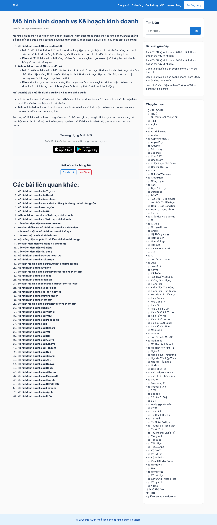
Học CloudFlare (155, 177)
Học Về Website (155, 457)
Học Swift (151, 407)
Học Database (154, 191)
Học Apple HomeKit (157, 138)
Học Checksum (154, 159)
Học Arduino (153, 145)
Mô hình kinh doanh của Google (36, 380)
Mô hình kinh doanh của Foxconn (37, 388)
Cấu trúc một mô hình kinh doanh (37, 235)
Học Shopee (153, 393)
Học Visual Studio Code (159, 461)
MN (15, 5)
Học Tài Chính (153, 411)
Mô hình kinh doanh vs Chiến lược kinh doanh (44, 219)
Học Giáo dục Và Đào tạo (160, 216)
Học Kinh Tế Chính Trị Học (160, 312)
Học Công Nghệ (155, 181)
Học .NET (151, 120)
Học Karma (152, 269)
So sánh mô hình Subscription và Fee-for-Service (48, 283)
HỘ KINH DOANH (155, 110)
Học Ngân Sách (154, 351)
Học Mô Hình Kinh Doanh (37, 28)
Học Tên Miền (153, 418)
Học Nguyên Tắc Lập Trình (161, 358)
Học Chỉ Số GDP (160, 308)
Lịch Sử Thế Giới (155, 489)
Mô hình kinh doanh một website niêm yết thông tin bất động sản (57, 203)
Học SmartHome (160, 259)
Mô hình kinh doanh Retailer (34, 307)
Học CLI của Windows (158, 174)
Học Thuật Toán (155, 429)
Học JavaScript (154, 266)
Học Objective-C (156, 368)
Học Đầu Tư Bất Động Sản (161, 205)
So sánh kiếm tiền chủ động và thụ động (42, 243)
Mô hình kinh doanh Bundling (35, 275)
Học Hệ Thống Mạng (157, 234)
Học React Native (156, 386)
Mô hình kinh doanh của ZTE (34, 359)
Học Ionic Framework (158, 248)
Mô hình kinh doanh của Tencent (37, 347)
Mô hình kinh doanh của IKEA (35, 396)
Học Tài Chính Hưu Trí (158, 415)
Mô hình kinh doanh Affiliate (34, 267)
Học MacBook (154, 329)
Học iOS (150, 252)
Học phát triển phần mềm (160, 376)
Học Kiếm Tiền (154, 283)
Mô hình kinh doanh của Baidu (35, 367)
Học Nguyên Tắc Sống (158, 361)
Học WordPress (154, 471)
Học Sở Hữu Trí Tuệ (156, 397)
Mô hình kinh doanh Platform (35, 299)
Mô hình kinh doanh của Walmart (37, 199)
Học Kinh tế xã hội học (158, 319)
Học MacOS (152, 333)
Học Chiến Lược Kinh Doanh (161, 163)
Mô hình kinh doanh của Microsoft (38, 376)
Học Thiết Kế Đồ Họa (158, 422)
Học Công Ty (158, 301)
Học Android (153, 135)
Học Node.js (153, 365)
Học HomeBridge (155, 241)
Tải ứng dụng (194, 5)
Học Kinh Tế (153, 305)
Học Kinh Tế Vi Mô (156, 315)
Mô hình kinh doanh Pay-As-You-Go (39, 255)
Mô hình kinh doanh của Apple (35, 392)
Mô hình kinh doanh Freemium (35, 279)
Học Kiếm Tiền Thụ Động (160, 287)
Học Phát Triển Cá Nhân (159, 372)
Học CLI (150, 170)
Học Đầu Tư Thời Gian (163, 198)
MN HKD (150, 492)
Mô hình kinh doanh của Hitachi (36, 327)
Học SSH (151, 400)
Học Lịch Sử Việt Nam (158, 326)
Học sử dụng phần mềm (159, 404)
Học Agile (151, 124)
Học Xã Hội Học (155, 475)
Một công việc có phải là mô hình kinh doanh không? (49, 239)
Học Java (151, 262)
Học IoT (150, 255)
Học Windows (154, 464)
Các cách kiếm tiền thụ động (35, 251)
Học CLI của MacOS (162, 337)
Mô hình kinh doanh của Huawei (36, 363)
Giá (162, 5)
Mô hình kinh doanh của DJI (34, 335)
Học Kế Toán (153, 273)
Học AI (149, 128)
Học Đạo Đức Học (156, 188)
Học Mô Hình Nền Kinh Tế (160, 347)
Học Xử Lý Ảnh (154, 482)
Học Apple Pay (154, 142)
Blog (178, 5)
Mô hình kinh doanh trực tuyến (36, 207)
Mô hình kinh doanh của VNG (35, 315)
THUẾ (154, 113)
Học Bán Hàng (154, 149)
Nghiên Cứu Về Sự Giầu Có (161, 496)
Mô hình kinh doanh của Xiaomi (36, 355)
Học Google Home (156, 227)
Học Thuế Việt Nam (162, 276)
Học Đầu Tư (152, 195)
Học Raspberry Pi (155, 383)
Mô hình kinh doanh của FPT (34, 323)
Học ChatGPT (154, 156)
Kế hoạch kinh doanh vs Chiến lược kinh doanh (45, 215)
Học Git (150, 220)
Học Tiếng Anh (154, 436)
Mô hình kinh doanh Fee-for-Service (39, 291)
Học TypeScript (155, 446)
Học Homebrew (155, 237)
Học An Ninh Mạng (156, 131)
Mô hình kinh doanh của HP (34, 211)
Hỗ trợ (170, 5)
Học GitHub (152, 223)
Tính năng (137, 5)
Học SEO (151, 390)
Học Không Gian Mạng (158, 280)
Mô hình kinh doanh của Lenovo (36, 343)
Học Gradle (152, 230)
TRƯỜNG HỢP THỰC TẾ (164, 117)
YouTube (85, 172)
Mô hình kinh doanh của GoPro (36, 339)
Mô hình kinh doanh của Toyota (36, 191)
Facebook (68, 172)
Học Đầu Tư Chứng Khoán (160, 209)
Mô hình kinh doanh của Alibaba (37, 372)
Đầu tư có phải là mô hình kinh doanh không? (44, 231)
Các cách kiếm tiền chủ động (35, 247)
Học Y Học (152, 485)
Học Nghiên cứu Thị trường (161, 354)
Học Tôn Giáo (154, 439)
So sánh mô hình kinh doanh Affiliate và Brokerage (48, 263)
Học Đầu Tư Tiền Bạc (163, 202)
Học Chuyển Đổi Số (157, 167)
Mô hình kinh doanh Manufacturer (38, 295)
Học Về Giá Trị (154, 450)
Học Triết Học (154, 443)
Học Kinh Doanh (155, 298)
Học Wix (150, 468)
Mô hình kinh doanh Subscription (37, 287)
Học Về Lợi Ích (154, 454)
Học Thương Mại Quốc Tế (160, 432)
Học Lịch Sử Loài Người (159, 322)
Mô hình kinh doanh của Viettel (36, 311)
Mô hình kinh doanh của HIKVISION (38, 384)
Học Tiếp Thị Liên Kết (163, 294)
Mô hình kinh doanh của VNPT (35, 331)
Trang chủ (123, 5)
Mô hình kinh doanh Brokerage (36, 259)
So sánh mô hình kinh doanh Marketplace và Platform (50, 271)
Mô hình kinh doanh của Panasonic (38, 319)
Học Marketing (154, 340)
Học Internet (153, 244)
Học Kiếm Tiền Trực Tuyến (161, 291)
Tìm (195, 30)
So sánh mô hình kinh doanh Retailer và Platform (47, 303)
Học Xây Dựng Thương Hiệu (161, 478)
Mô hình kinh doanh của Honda (36, 195)
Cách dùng (151, 5)
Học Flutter (152, 213)
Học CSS (151, 184)
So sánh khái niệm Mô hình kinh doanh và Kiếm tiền (48, 227)
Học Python (152, 379)
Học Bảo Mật (153, 152)
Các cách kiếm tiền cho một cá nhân (39, 223)
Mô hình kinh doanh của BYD (34, 351)
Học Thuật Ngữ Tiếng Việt (160, 425)
